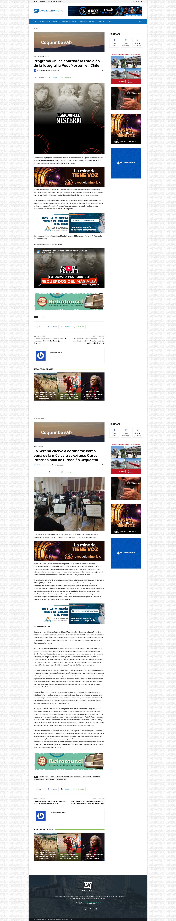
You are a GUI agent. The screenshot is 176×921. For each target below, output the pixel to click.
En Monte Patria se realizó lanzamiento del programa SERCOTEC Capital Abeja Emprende (50, 341)
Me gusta (114, 39)
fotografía (47, 317)
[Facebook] (134, 1)
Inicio (35, 28)
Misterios (45, 56)
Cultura (40, 28)
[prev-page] (35, 404)
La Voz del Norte (44, 70)
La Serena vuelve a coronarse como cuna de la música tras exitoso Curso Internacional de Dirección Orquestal (88, 341)
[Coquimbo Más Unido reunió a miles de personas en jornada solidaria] (92, 386)
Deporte (69, 391)
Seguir (126, 39)
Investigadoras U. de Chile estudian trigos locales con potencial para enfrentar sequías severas (45, 395)
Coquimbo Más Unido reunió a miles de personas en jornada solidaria (93, 396)
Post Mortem (55, 317)
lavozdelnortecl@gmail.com (92, 902)
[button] (140, 21)
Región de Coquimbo (92, 391)
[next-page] (38, 404)
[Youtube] (141, 1)
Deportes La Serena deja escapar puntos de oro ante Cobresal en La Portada (69, 396)
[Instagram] (136, 1)
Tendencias (45, 390)
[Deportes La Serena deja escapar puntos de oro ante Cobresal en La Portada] (69, 386)
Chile (41, 317)
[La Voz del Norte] (35, 70)
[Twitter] (139, 1)
